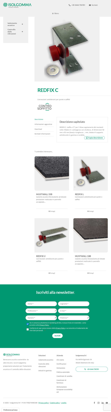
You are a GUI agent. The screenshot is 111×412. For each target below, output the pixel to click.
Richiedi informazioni (42, 134)
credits (63, 403)
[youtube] (107, 403)
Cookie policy (55, 403)
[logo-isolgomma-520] (17, 3)
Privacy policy (44, 403)
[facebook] (94, 403)
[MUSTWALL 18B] (90, 235)
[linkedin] (103, 403)
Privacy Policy (44, 325)
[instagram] (99, 403)
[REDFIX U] (52, 235)
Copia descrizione (95, 138)
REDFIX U (41, 256)
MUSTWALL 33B (44, 194)
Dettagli (52, 211)
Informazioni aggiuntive (43, 124)
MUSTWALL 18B (83, 256)
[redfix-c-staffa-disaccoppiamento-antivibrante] (71, 49)
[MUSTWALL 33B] (52, 173)
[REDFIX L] (90, 173)
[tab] (44, 119)
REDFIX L (79, 194)
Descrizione (39, 119)
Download (38, 129)
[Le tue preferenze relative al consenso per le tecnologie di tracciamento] (10, 410)
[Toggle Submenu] (22, 24)
